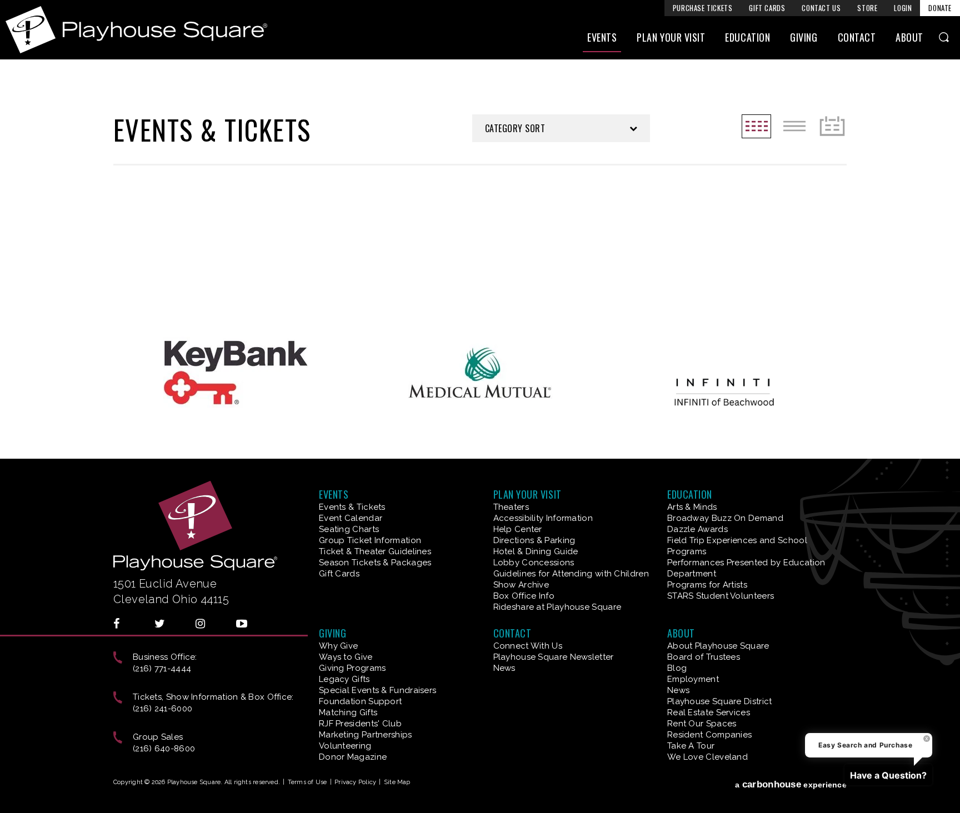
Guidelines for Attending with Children (571, 574)
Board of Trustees (703, 657)
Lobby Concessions (533, 563)
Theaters (511, 507)
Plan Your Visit (671, 37)
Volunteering (345, 746)
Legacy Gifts (344, 679)
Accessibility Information (543, 518)
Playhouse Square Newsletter (553, 657)
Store (867, 7)
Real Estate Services (708, 712)
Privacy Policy (355, 782)
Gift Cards (767, 7)
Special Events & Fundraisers (377, 690)
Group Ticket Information (370, 540)
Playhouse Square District (719, 701)
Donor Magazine (353, 757)
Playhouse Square (136, 29)
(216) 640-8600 (164, 749)
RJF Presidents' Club (360, 724)
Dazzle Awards (697, 529)
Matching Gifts (348, 712)
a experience (791, 784)
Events (602, 37)
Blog (677, 668)
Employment (693, 679)
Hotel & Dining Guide (535, 551)
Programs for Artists (707, 585)
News (504, 668)
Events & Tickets (352, 507)
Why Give (338, 646)
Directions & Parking (534, 540)
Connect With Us (528, 646)
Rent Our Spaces (702, 724)
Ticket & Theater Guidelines (375, 551)
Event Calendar (350, 518)
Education (747, 37)
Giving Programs (352, 668)
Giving (803, 37)
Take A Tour (690, 746)
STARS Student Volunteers (720, 596)
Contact (857, 37)
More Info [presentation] (277, 262)
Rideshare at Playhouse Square (557, 607)
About (909, 37)
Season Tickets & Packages (375, 563)
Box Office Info (524, 596)
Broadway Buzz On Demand (725, 518)
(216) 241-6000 (162, 709)
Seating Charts (349, 529)
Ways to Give (346, 657)
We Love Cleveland (707, 757)
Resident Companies (709, 735)
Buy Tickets (281, 235)
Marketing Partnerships (365, 735)
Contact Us (821, 7)
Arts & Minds (692, 507)
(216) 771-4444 (162, 669)
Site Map (397, 782)
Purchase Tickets (703, 7)
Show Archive (521, 585)
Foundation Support (360, 701)
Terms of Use (307, 782)
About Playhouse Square (718, 646)
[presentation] (209, 218)
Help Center (517, 529)
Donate (940, 7)
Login (903, 7)
